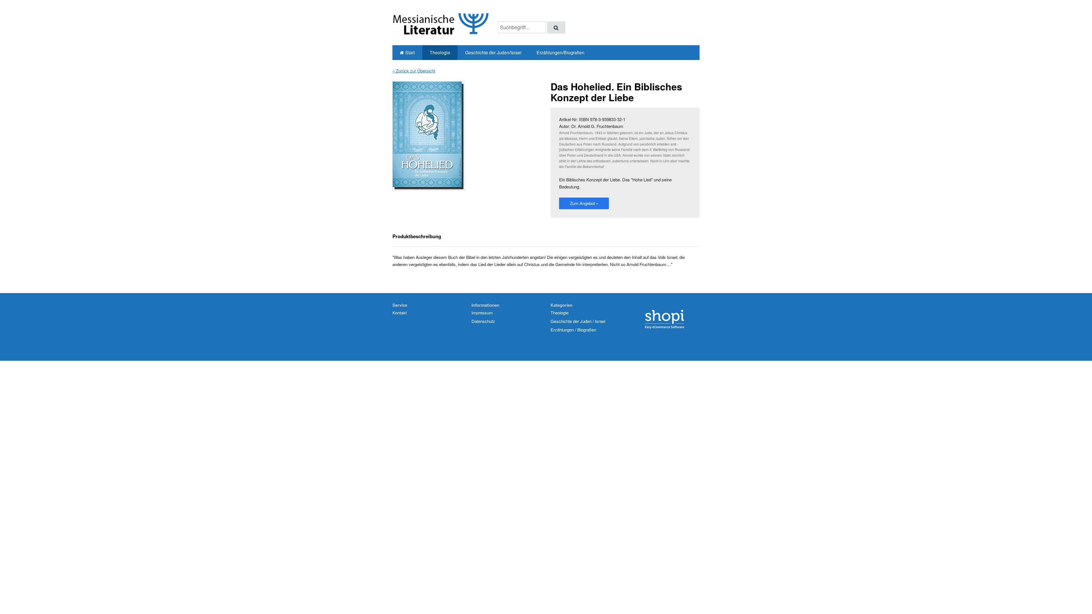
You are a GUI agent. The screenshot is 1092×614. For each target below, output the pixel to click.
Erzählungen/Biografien (560, 52)
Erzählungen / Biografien (573, 330)
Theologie (440, 52)
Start (409, 52)
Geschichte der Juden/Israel (493, 52)
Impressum (482, 313)
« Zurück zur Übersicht (413, 71)
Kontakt (399, 313)
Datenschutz (483, 321)
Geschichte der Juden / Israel (578, 321)
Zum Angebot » (584, 203)
